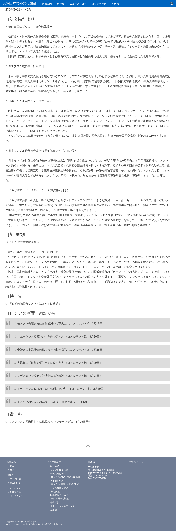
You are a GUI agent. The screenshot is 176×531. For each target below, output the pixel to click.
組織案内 (47, 3)
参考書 (53, 510)
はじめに (54, 466)
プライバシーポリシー (140, 462)
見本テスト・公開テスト (62, 506)
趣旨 (11, 466)
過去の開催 (15, 483)
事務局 (115, 3)
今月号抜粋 (15, 492)
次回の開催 (15, 479)
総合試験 (54, 502)
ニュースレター (78, 3)
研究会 (60, 3)
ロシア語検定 (99, 3)
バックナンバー (17, 496)
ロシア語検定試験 (59, 470)
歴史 (11, 470)
